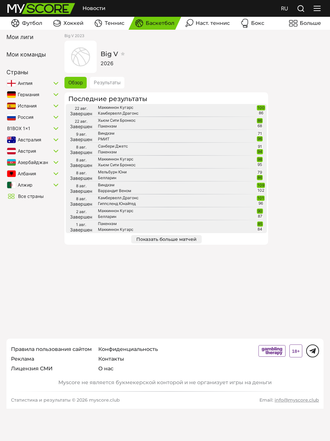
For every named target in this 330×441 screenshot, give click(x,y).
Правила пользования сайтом (51, 349)
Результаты (107, 82)
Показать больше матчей (166, 239)
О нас (105, 368)
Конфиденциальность (128, 349)
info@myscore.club (297, 400)
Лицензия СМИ (32, 368)
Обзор (75, 82)
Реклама (22, 359)
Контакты (111, 359)
